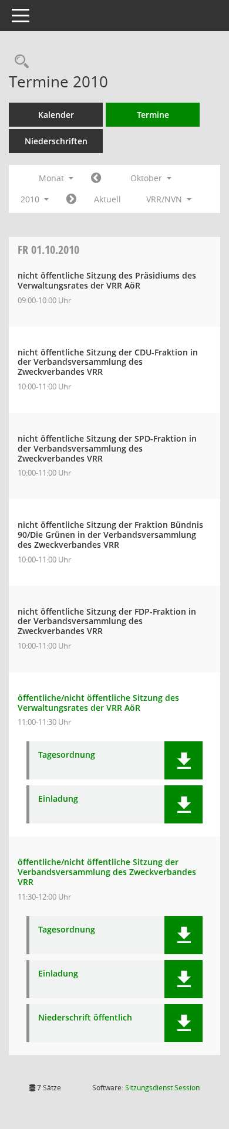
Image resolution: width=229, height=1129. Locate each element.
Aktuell (107, 199)
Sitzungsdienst (162, 1088)
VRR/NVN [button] (165, 199)
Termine (153, 114)
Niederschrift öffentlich (85, 1018)
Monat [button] (52, 178)
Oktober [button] (147, 178)
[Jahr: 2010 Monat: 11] (71, 199)
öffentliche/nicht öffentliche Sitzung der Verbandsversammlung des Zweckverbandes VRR (107, 871)
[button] (183, 760)
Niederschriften (56, 141)
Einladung (58, 799)
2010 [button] (31, 199)
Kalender (56, 114)
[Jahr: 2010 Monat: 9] (96, 178)
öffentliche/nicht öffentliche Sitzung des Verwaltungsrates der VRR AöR (98, 702)
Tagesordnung (66, 755)
